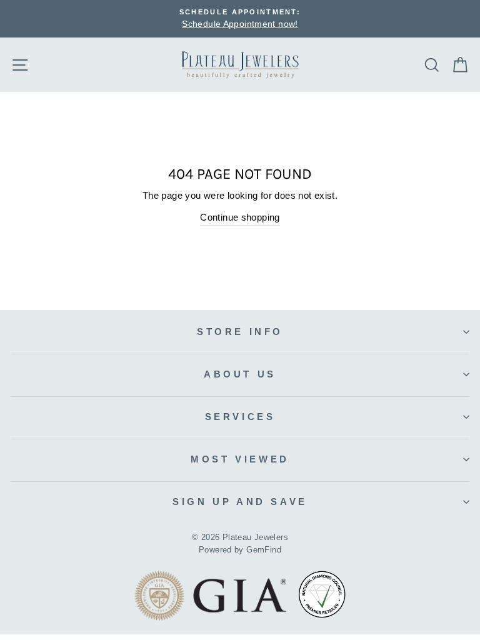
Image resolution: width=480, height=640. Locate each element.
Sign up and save (239, 501)
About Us (240, 374)
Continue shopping (240, 217)
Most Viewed (240, 459)
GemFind (263, 550)
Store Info (240, 331)
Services (240, 416)
